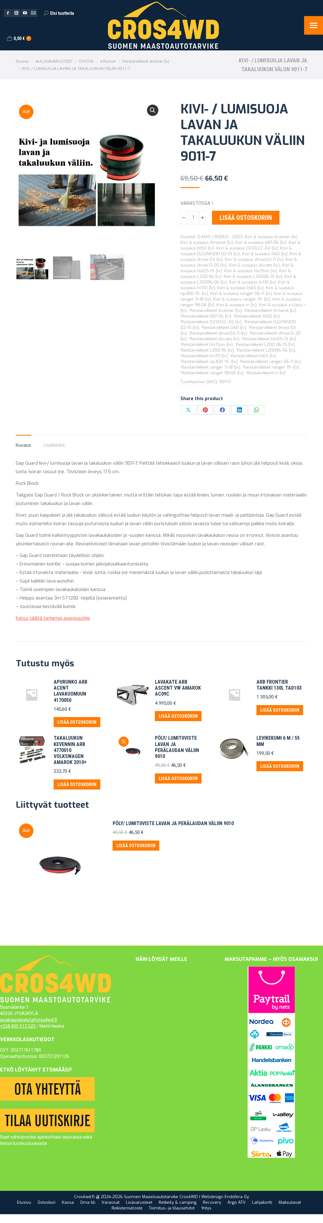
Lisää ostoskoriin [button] (77, 722)
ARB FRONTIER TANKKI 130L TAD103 (279, 685)
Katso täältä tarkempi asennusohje (53, 618)
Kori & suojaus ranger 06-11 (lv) (241, 293)
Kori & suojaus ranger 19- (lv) (241, 299)
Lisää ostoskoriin (246, 217)
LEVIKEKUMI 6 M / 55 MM (278, 741)
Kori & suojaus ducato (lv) (254, 265)
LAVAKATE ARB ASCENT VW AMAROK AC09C (178, 688)
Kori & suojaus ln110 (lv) (252, 282)
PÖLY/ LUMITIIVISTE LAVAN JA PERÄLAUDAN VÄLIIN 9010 (177, 747)
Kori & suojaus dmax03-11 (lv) (254, 259)
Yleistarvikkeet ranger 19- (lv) (271, 367)
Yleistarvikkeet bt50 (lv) (256, 316)
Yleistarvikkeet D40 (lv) (223, 327)
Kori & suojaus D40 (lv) (264, 253)
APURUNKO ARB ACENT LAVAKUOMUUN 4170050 (70, 691)
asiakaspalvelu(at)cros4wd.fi (28, 1019)
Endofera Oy (237, 1196)
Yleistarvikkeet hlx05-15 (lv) (269, 339)
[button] (152, 110)
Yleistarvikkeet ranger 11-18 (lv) (210, 367)
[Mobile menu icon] (313, 25)
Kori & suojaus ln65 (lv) (240, 287)
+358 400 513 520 (18, 1026)
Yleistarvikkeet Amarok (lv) (270, 310)
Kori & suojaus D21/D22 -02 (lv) (247, 248)
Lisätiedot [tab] (54, 445)
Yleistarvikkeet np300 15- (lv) (209, 361)
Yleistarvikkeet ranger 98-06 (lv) (212, 373)
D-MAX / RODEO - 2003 (220, 236)
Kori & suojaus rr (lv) (236, 304)
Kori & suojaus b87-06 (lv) (260, 242)
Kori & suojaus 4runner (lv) (271, 236)
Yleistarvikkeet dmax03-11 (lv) (218, 333)
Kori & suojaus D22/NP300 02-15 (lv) (236, 250)
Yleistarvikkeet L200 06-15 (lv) (265, 344)
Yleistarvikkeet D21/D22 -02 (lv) (211, 321)
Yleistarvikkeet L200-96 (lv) (207, 350)
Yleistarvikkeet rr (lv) (266, 373)
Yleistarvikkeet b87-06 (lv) (205, 316)
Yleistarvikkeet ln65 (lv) (253, 356)
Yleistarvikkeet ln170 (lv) (204, 356)
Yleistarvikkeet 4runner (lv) (215, 310)
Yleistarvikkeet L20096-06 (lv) (265, 350)
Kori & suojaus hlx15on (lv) (250, 270)
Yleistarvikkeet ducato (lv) (214, 339)
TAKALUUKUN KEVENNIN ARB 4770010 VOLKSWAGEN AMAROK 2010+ (70, 750)
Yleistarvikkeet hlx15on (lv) (206, 344)
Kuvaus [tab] (23, 445)
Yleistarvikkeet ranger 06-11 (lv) (270, 361)
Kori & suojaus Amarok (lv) (206, 242)
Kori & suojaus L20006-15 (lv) (253, 276)
